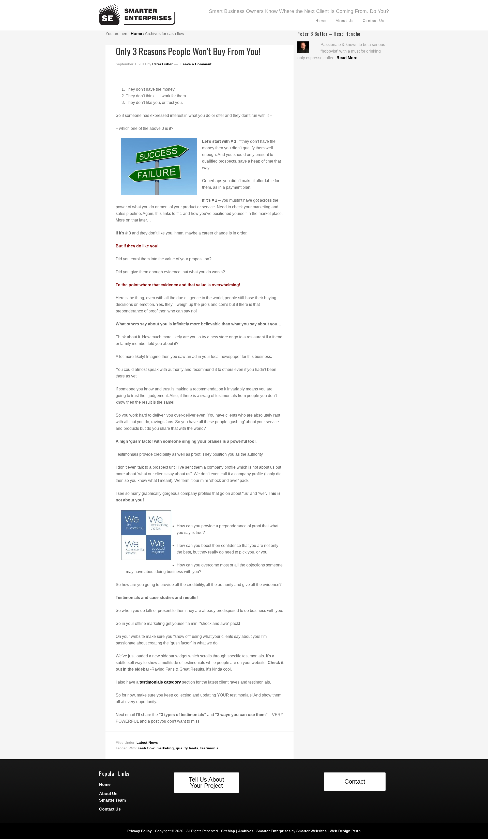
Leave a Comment (195, 64)
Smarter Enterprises (273, 831)
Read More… (349, 58)
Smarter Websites (311, 831)
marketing (165, 748)
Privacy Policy (139, 831)
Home (105, 784)
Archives (245, 831)
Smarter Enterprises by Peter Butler (150, 16)
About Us (108, 793)
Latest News (147, 742)
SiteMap (228, 831)
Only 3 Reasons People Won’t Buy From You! (188, 51)
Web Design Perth (345, 831)
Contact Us (110, 809)
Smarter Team (112, 800)
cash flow (146, 748)
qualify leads (187, 748)
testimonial (210, 748)
